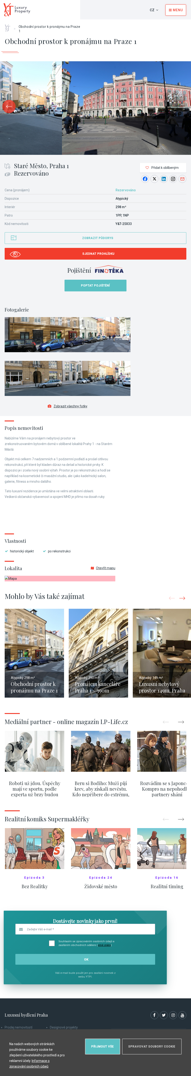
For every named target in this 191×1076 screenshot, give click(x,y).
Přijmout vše (102, 1046)
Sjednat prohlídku (98, 253)
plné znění (104, 945)
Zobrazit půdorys (97, 238)
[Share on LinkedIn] (164, 179)
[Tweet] (154, 179)
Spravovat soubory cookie (151, 1046)
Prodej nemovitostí (18, 1027)
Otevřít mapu (105, 568)
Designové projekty (64, 1027)
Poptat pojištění (95, 285)
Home (9, 26)
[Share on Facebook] (145, 179)
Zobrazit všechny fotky (70, 406)
